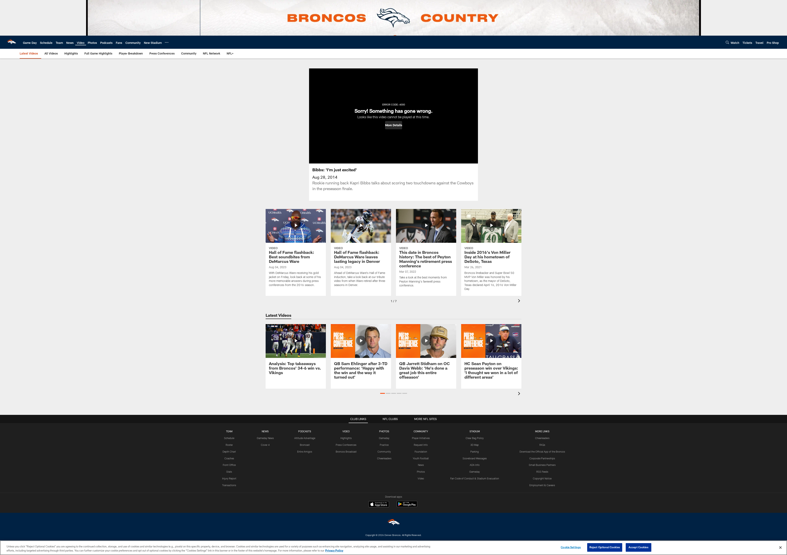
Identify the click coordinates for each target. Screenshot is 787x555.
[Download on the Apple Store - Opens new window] (378, 504)
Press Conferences (346, 444)
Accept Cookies (638, 547)
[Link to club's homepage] (11, 42)
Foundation (421, 451)
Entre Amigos (304, 451)
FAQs (542, 444)
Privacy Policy (334, 550)
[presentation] (519, 301)
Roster (229, 444)
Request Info (421, 444)
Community (384, 451)
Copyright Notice (542, 478)
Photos (421, 471)
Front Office (229, 464)
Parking (474, 451)
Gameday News (265, 438)
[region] (393, 547)
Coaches (229, 458)
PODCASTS (304, 431)
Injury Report (229, 478)
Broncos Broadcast (346, 451)
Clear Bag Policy (475, 438)
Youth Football (421, 458)
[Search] (727, 42)
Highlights (346, 438)
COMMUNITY (421, 431)
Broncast (305, 444)
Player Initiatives (421, 438)
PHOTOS (384, 431)
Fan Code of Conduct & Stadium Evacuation (474, 478)
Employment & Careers (542, 485)
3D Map (474, 444)
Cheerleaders (384, 458)
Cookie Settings (571, 547)
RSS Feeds (542, 471)
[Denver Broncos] (393, 523)
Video (421, 478)
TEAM (229, 431)
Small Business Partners (542, 464)
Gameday (384, 438)
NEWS (265, 431)
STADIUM (475, 431)
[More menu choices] (166, 42)
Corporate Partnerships (542, 458)
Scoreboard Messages (475, 458)
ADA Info (475, 464)
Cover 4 (265, 444)
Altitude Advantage (304, 438)
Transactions (229, 485)
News (421, 464)
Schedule (229, 438)
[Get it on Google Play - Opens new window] (407, 506)
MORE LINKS (542, 431)
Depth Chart (229, 451)
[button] (393, 125)
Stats (229, 471)
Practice (384, 444)
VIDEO (346, 431)
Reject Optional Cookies (604, 547)
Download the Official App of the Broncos (542, 451)
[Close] (780, 547)
